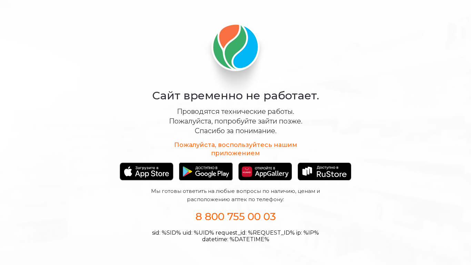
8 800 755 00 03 (236, 216)
